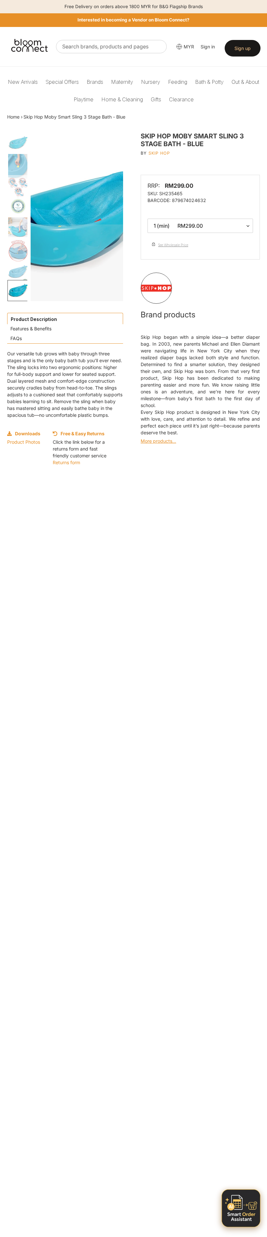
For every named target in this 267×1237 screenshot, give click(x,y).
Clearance (181, 99)
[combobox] (111, 46)
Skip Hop (159, 153)
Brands (95, 82)
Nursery (150, 82)
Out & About (245, 82)
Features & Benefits (30, 328)
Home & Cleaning (122, 99)
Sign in (208, 46)
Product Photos (23, 442)
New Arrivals (23, 82)
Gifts (156, 99)
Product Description (34, 319)
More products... (158, 441)
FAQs (16, 338)
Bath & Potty (209, 82)
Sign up (242, 48)
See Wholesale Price (173, 245)
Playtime (83, 99)
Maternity (122, 82)
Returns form (66, 462)
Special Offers (62, 82)
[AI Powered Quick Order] (240, 1208)
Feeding (177, 82)
